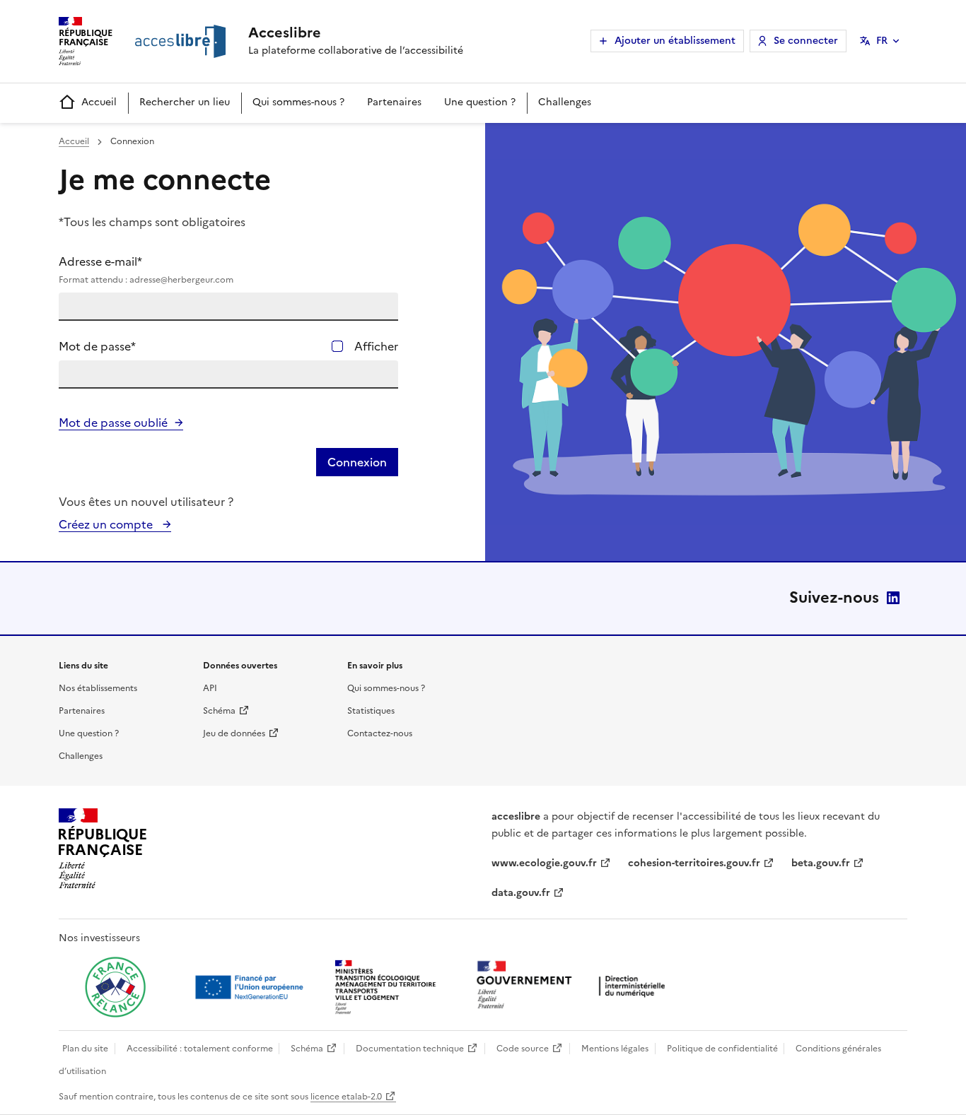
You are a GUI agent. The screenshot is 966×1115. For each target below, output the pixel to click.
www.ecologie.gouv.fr (544, 863)
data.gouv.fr (520, 892)
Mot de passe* (97, 346)
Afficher (376, 346)
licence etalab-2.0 (346, 1096)
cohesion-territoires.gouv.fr (694, 863)
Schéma (219, 710)
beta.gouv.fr (820, 863)
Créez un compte (107, 524)
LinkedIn (893, 598)
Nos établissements (98, 688)
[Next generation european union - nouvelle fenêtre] (251, 987)
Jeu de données (234, 733)
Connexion (357, 462)
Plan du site (85, 1048)
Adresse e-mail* (146, 269)
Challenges (564, 102)
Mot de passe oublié (113, 422)
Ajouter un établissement (675, 40)
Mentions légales (614, 1048)
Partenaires (394, 102)
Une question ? (480, 102)
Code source (522, 1048)
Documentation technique (410, 1048)
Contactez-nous (379, 733)
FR (882, 40)
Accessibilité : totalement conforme (200, 1048)
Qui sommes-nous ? (298, 102)
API (210, 688)
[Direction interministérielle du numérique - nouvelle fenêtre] (574, 986)
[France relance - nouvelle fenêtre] (115, 987)
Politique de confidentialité (722, 1048)
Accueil (99, 102)
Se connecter (806, 40)
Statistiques (371, 710)
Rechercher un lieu (184, 102)
